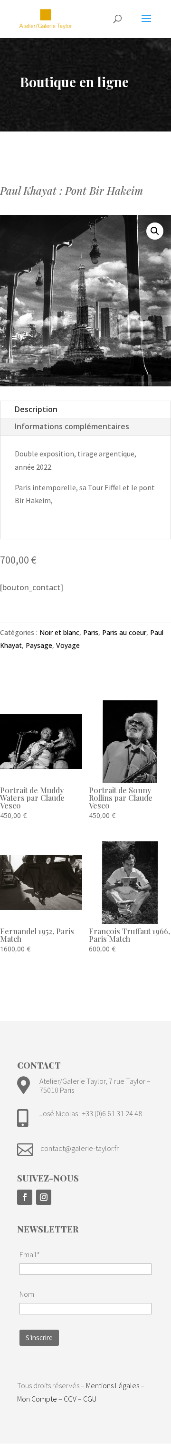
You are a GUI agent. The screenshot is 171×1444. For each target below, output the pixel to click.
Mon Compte (37, 1399)
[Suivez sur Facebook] (24, 1197)
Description (36, 409)
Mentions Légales (112, 1385)
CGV (70, 1399)
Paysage (39, 645)
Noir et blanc (59, 632)
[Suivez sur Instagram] (43, 1197)
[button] (154, 231)
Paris (90, 632)
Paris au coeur (124, 632)
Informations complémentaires (72, 426)
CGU (89, 1399)
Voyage (68, 645)
